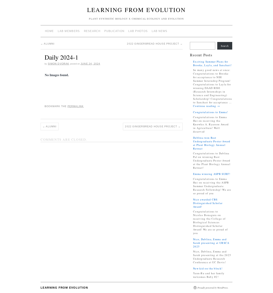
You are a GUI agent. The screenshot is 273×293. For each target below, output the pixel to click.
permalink (76, 106)
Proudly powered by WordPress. (212, 287)
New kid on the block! (207, 268)
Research (92, 31)
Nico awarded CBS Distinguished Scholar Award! (207, 203)
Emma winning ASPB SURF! (211, 174)
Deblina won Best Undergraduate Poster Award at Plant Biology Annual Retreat (211, 143)
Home (49, 31)
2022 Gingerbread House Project (154, 43)
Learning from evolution (136, 10)
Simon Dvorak (58, 63)
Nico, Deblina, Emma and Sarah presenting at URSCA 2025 (211, 242)
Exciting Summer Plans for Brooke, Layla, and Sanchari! (212, 63)
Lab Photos (138, 31)
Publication (114, 31)
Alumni (48, 43)
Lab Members (69, 31)
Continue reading (206, 106)
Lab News (159, 31)
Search (225, 45)
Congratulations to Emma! (210, 112)
